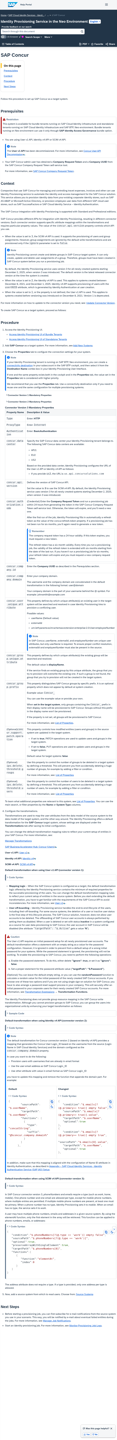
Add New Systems (82, 345)
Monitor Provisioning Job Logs (85, 1325)
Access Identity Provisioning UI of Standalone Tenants (38, 339)
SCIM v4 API (26, 864)
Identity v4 (28, 858)
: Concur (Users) (30, 847)
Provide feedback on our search (17, 27)
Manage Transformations (18, 841)
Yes (87, 1434)
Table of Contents (13, 44)
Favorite (97, 44)
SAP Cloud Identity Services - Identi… (26, 15)
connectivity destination (20, 365)
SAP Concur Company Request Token (53, 171)
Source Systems (84, 1294)
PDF (83, 44)
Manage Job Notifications (57, 1320)
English (94, 21)
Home (4, 15)
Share (110, 44)
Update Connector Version (100, 303)
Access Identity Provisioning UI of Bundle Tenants (35, 334)
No (95, 1434)
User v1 (23, 852)
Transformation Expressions (39, 992)
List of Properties (64, 723)
